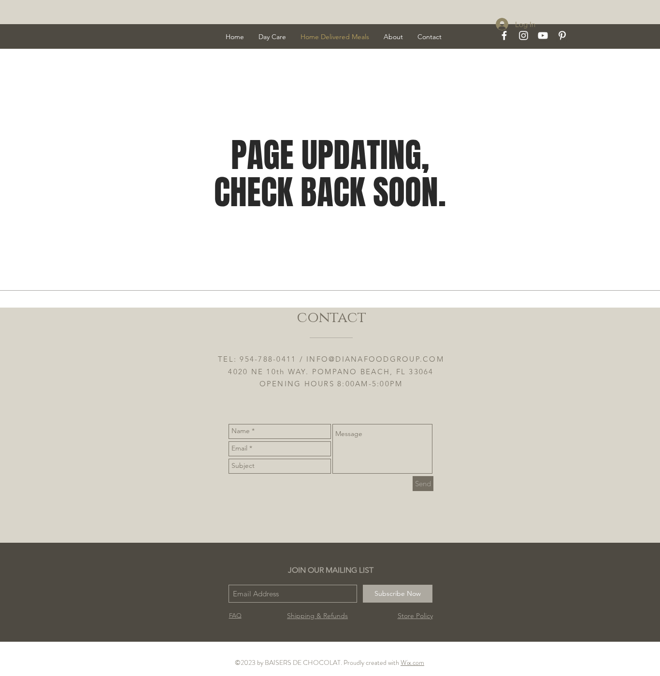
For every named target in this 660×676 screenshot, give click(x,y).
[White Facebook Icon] (504, 35)
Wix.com (412, 662)
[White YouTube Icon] (543, 35)
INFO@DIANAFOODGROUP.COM (375, 359)
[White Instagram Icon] (523, 35)
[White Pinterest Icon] (562, 35)
